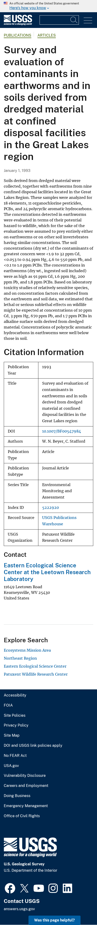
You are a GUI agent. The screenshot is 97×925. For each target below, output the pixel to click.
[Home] (18, 24)
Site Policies (14, 715)
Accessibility (15, 695)
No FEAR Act (15, 756)
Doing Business (17, 796)
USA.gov (11, 766)
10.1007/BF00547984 (61, 431)
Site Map (12, 735)
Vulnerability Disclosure (25, 776)
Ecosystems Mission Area (27, 650)
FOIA (8, 705)
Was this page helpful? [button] (54, 920)
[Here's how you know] (48, 6)
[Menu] (88, 20)
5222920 (50, 507)
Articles (46, 35)
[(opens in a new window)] (10, 887)
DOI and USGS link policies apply (33, 745)
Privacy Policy (16, 725)
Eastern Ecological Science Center (35, 666)
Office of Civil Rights (22, 816)
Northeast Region (20, 658)
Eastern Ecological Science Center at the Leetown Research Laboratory (47, 572)
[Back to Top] (80, 908)
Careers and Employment (26, 786)
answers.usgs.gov (19, 909)
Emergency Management (26, 806)
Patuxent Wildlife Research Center (36, 674)
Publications (17, 35)
